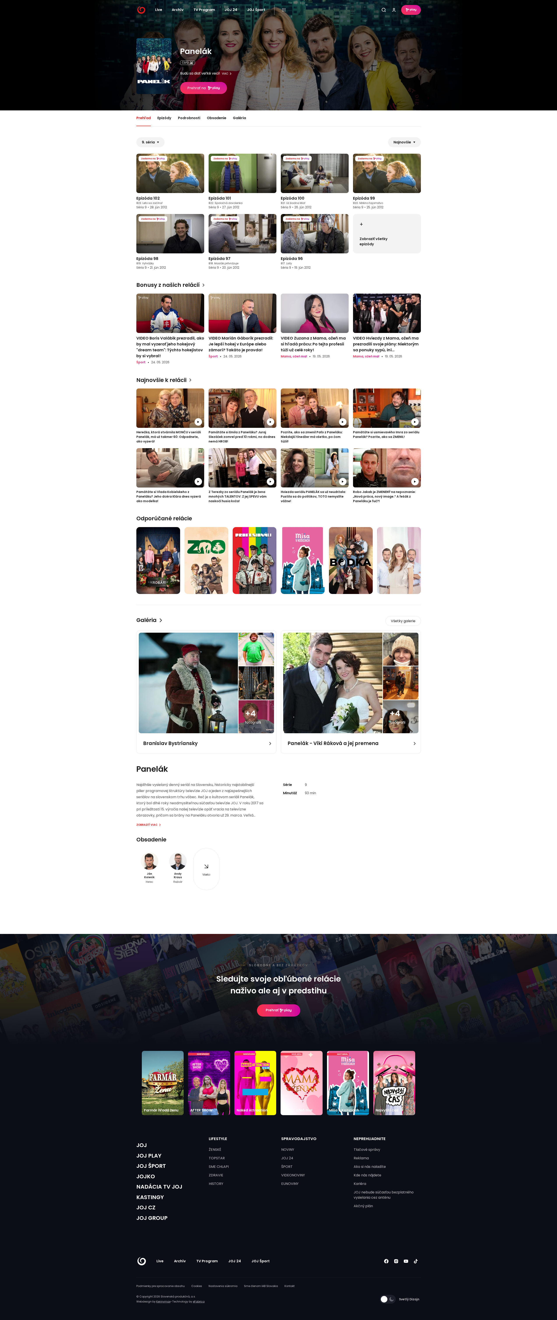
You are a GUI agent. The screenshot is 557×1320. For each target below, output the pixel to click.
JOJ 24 (231, 9)
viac (225, 73)
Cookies (196, 1286)
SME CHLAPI (219, 1166)
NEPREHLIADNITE (370, 1138)
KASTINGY (150, 1197)
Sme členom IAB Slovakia (261, 1286)
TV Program (204, 9)
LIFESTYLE (218, 1138)
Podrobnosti (189, 117)
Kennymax (163, 1301)
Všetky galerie (403, 620)
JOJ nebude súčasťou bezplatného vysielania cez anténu (384, 1195)
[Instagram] (396, 1261)
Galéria (239, 117)
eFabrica (199, 1301)
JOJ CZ (145, 1207)
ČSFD (185, 62)
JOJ (141, 1145)
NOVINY (287, 1149)
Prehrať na (196, 88)
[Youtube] (406, 1261)
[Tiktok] (416, 1261)
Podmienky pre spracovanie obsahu (160, 1286)
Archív (178, 9)
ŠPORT (287, 1166)
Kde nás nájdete (367, 1175)
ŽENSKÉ (215, 1149)
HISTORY (216, 1183)
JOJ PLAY (149, 1156)
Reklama (361, 1158)
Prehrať (272, 1010)
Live (158, 9)
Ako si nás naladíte (370, 1166)
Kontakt (290, 1286)
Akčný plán (363, 1206)
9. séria (148, 142)
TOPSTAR (217, 1158)
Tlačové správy (367, 1149)
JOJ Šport (256, 9)
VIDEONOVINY (293, 1175)
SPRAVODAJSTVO (298, 1138)
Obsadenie (216, 117)
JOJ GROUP (151, 1218)
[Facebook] (386, 1261)
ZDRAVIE (216, 1175)
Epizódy (164, 117)
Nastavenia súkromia (223, 1286)
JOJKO (145, 1176)
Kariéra (360, 1183)
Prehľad (143, 117)
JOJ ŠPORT (151, 1166)
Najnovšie (402, 142)
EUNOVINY (290, 1183)
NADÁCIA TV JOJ (159, 1187)
